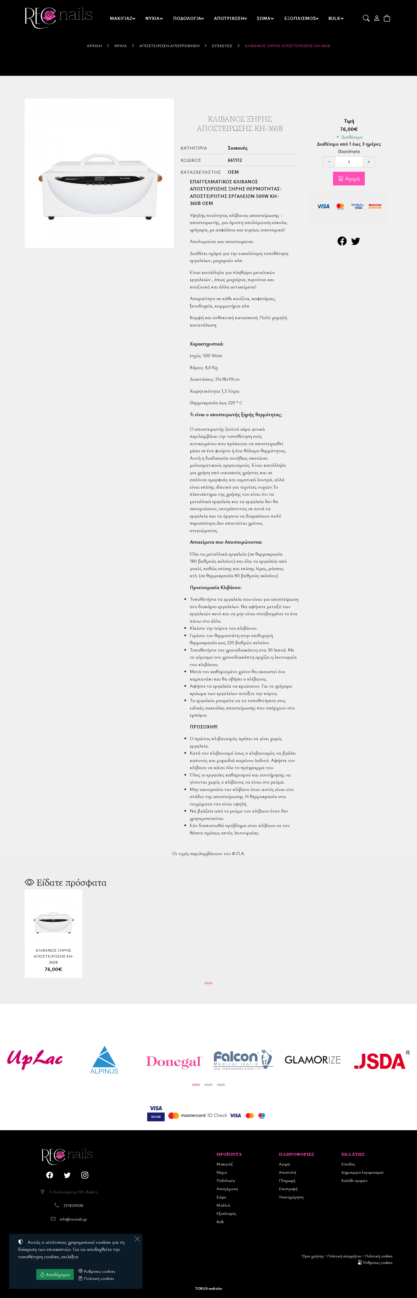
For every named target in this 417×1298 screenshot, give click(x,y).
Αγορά (352, 178)
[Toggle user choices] (377, 18)
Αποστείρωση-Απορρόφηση (169, 45)
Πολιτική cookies (378, 1256)
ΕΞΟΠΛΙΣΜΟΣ (300, 18)
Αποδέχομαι (57, 1274)
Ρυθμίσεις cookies (377, 1262)
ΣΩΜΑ (263, 18)
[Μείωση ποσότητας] (329, 161)
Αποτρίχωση (227, 1188)
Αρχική (94, 45)
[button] (367, 18)
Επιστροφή (288, 1188)
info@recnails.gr (73, 1219)
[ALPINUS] (104, 1060)
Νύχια (120, 45)
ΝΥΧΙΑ (152, 18)
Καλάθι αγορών (354, 1180)
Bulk (220, 1221)
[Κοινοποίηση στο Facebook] (342, 242)
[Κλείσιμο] (137, 1239)
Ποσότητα (349, 151)
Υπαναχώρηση (291, 1196)
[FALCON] (243, 1060)
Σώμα (221, 1196)
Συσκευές (222, 45)
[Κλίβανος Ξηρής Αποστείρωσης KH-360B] (99, 173)
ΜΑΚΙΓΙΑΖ (121, 18)
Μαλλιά (223, 1205)
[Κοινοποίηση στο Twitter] (355, 242)
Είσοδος (348, 1164)
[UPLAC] (35, 1060)
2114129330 (73, 1205)
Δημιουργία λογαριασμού (362, 1172)
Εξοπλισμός (226, 1213)
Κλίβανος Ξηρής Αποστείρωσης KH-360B (287, 45)
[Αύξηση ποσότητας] (369, 161)
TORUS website (208, 1288)
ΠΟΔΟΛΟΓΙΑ (187, 18)
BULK (334, 18)
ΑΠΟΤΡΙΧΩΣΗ (229, 18)
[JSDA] (382, 1060)
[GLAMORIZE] (313, 1060)
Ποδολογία (225, 1180)
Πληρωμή (287, 1180)
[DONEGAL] (174, 1060)
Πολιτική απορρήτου (344, 1256)
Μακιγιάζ (224, 1164)
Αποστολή (287, 1172)
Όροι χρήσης (313, 1256)
